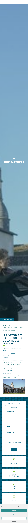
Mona (4, 373)
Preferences (14, 518)
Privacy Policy (14, 521)
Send (14, 449)
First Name (10, 411)
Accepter (14, 510)
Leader (11, 370)
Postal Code (10, 432)
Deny (14, 514)
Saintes (5, 350)
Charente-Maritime (18, 360)
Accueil (3, 319)
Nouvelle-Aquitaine (13, 362)
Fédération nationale (8, 375)
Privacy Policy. (17, 442)
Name (8, 419)
